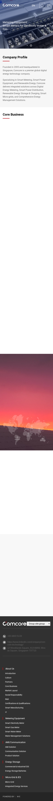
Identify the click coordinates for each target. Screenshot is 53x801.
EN (33, 5)
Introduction (10, 673)
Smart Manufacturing (14, 708)
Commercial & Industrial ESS (17, 766)
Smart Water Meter (13, 732)
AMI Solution (10, 747)
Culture (8, 678)
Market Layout (11, 690)
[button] (27, 45)
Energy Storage (12, 762)
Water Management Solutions (17, 736)
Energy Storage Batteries (15, 771)
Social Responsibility (13, 695)
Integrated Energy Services (16, 786)
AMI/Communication (15, 742)
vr (6, 712)
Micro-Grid (9, 782)
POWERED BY (8, 796)
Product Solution (12, 756)
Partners (9, 682)
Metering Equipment (15, 718)
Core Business (11, 686)
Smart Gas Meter (12, 727)
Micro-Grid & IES (13, 777)
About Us (9, 668)
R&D (7, 699)
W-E (18, 796)
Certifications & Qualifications (17, 703)
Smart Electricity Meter (14, 723)
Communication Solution (15, 751)
